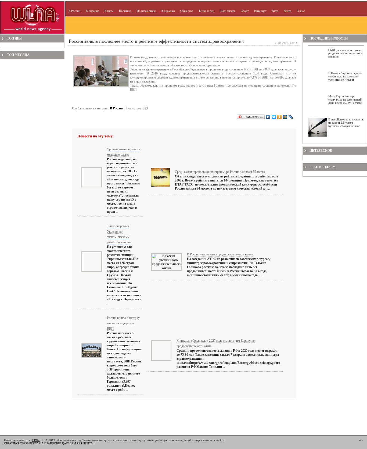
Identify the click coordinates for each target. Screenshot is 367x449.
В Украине (92, 10)
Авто (275, 10)
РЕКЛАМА (36, 443)
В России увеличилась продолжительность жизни (220, 254)
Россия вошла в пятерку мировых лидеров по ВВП (123, 323)
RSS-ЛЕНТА (85, 443)
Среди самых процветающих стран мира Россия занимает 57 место (220, 172)
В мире (109, 10)
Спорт (245, 10)
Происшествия (146, 10)
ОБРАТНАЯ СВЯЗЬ (16, 443)
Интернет (260, 10)
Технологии (206, 10)
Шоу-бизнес (227, 10)
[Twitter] (274, 116)
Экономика (168, 10)
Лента (287, 10)
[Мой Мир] (285, 116)
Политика (125, 10)
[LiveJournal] (291, 116)
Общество (186, 10)
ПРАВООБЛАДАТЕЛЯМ (60, 443)
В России (74, 10)
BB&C (36, 440)
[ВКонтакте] (268, 116)
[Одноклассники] (279, 116)
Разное (301, 10)
